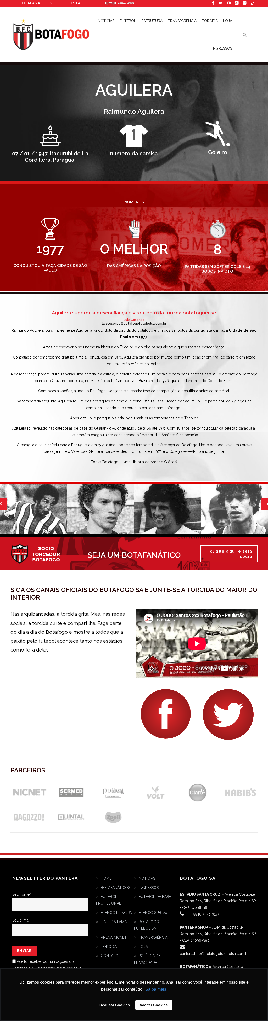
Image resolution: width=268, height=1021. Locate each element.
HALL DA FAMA (114, 922)
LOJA (227, 21)
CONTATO (109, 956)
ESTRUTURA (152, 21)
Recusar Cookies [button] (114, 1005)
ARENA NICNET (114, 937)
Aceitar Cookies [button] (153, 1005)
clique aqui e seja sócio (231, 554)
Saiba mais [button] (155, 989)
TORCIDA (210, 21)
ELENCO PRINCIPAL (117, 913)
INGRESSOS (222, 48)
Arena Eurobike (119, 3)
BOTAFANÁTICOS (115, 887)
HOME (106, 878)
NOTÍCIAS (147, 878)
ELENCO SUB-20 (153, 913)
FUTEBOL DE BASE (155, 897)
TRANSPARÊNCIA (182, 21)
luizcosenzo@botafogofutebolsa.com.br (134, 323)
